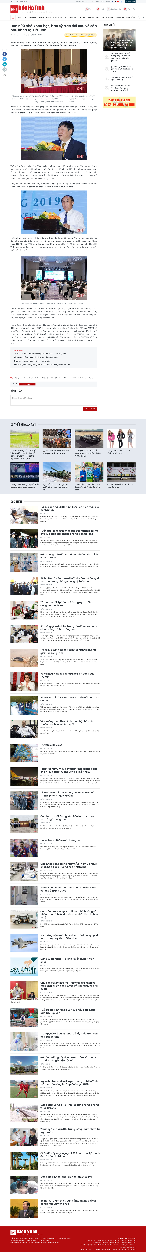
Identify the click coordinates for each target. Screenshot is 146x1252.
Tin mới (91, 9)
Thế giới (91, 17)
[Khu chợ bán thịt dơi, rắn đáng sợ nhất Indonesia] (57, 438)
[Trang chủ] (13, 17)
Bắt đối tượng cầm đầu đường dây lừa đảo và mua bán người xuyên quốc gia (121, 57)
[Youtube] (118, 2)
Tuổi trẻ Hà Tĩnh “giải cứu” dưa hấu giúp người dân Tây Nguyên (68, 1011)
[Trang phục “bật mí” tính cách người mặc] (121, 438)
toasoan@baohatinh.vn (128, 1247)
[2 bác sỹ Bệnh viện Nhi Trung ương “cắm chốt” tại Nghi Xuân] (24, 1137)
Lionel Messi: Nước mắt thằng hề (60, 840)
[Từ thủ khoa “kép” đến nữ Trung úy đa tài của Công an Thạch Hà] (24, 610)
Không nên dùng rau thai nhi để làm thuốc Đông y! (36, 357)
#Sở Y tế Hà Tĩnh (56, 378)
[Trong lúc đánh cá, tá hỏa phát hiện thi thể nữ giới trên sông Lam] (24, 658)
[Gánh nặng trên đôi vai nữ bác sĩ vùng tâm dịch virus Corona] (24, 562)
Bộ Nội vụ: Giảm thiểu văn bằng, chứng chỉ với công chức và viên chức (68, 1202)
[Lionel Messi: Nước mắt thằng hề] (24, 848)
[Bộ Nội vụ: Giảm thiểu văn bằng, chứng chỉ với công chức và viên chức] (24, 1208)
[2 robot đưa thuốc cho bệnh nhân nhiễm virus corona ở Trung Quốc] (24, 895)
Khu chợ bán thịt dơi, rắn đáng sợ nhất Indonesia (56, 452)
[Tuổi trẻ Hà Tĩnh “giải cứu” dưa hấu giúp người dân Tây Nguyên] (24, 1017)
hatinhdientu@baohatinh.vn (125, 1245)
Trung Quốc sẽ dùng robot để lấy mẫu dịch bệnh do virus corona (69, 1035)
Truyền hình (132, 9)
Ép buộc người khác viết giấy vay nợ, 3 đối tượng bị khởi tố (122, 69)
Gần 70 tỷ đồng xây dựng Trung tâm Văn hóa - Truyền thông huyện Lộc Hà (68, 1059)
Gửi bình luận (90, 409)
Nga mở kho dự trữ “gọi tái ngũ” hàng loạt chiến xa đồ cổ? (56, 487)
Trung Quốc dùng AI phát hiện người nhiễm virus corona (24, 485)
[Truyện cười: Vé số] (24, 753)
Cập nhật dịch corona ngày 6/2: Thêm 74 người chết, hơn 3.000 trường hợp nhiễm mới (68, 865)
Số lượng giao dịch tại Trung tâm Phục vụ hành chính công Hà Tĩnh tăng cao (68, 628)
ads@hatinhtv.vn (130, 1249)
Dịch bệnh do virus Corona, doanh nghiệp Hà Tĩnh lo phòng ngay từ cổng (67, 794)
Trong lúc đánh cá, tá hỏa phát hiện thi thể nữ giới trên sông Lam (68, 652)
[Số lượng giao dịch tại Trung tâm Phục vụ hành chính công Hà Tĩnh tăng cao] (24, 634)
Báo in (102, 9)
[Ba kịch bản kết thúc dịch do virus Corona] (121, 472)
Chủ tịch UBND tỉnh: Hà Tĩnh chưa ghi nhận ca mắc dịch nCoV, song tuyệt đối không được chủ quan (69, 986)
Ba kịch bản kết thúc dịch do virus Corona (120, 485)
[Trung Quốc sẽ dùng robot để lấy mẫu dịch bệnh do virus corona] (24, 1041)
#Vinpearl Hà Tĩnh (70, 378)
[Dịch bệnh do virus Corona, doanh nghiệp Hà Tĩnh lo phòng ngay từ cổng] (24, 800)
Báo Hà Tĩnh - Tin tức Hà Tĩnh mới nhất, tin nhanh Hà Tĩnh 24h (32, 9)
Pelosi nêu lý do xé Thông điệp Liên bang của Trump (67, 675)
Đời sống (109, 17)
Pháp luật (73, 17)
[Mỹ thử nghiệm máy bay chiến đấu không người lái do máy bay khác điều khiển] (24, 943)
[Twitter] (4, 59)
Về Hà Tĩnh (100, 17)
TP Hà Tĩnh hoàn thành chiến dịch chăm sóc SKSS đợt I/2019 (40, 353)
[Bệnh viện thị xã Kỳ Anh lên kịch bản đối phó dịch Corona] (24, 705)
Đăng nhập (131, 1)
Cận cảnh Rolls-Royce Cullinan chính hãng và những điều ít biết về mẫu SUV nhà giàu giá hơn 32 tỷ (69, 914)
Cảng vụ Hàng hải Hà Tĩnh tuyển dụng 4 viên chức (67, 960)
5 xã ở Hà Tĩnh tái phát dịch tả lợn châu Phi (66, 1177)
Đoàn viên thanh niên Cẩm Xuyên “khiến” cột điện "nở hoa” (87, 487)
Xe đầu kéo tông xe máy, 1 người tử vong (122, 78)
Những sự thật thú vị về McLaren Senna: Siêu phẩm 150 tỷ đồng (88, 453)
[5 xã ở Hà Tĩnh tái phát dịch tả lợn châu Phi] (24, 1185)
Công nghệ (120, 17)
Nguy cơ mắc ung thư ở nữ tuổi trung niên (32, 361)
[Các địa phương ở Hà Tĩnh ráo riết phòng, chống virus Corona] (24, 1113)
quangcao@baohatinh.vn (115, 1249)
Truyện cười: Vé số (51, 745)
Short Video (22, 17)
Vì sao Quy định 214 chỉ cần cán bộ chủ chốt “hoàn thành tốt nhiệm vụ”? (67, 723)
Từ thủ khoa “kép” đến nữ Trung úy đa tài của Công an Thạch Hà (67, 604)
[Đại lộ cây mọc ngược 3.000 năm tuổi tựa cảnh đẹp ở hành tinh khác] (24, 1161)
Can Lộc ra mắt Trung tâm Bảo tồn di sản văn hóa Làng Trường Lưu (67, 818)
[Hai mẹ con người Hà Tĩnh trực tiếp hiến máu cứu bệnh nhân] (24, 515)
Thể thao (82, 17)
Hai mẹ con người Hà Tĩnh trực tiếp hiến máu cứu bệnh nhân (70, 509)
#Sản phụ (17, 378)
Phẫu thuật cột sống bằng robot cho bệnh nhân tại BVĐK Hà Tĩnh (42, 364)
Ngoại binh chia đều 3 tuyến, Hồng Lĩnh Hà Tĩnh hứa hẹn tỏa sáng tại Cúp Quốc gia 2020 (69, 1083)
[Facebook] (112, 2)
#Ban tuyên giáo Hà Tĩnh (31, 378)
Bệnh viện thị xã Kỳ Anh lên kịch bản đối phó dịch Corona (69, 699)
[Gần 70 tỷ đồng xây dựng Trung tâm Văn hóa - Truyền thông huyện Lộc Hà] (24, 1065)
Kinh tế (41, 17)
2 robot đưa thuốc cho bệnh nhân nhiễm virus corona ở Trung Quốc (68, 889)
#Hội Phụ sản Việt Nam (86, 378)
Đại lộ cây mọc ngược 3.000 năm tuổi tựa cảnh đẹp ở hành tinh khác (70, 1155)
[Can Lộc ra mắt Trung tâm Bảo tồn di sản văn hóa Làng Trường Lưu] (24, 824)
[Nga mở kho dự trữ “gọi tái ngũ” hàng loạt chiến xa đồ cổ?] (57, 472)
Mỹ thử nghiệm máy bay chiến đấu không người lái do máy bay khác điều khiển (69, 937)
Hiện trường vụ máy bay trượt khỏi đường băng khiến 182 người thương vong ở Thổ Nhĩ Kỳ (68, 770)
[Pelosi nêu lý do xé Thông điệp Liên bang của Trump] (24, 681)
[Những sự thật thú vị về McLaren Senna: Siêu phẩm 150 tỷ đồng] (89, 438)
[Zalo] (121, 1)
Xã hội (48, 17)
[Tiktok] (115, 1)
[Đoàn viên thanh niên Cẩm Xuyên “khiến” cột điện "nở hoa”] (89, 472)
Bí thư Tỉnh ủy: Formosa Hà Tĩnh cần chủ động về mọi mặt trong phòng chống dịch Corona (69, 580)
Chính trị (32, 17)
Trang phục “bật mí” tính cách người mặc (118, 451)
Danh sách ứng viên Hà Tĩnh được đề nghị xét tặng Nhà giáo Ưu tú (120, 88)
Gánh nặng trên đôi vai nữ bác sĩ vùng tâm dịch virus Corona (69, 556)
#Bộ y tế (45, 378)
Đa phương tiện (116, 9)
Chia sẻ (4, 50)
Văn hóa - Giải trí (59, 17)
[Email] (4, 64)
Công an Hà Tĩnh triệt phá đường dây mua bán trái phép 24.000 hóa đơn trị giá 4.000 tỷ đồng (122, 44)
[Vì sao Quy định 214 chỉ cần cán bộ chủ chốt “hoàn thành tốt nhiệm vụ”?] (24, 729)
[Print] (4, 69)
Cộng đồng (130, 17)
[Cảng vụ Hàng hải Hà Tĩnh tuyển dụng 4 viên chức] (24, 966)
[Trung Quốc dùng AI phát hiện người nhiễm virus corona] (24, 472)
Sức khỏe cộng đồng (27, 384)
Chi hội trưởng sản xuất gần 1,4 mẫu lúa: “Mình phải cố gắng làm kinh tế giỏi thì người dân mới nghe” (23, 454)
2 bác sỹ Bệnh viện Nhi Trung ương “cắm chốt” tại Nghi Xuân (70, 1131)
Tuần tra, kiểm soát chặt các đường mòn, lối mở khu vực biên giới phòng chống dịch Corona (69, 532)
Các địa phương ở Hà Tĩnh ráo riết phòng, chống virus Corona (69, 1107)
